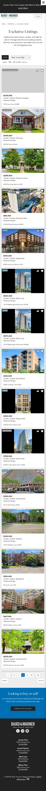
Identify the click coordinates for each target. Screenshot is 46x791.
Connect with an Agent (23, 708)
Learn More (23, 8)
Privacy (25, 777)
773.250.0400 (23, 769)
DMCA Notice (21, 779)
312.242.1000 (23, 744)
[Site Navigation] (43, 2)
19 (38, 675)
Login (38, 16)
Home (3, 24)
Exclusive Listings (23, 24)
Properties (11, 24)
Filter (5, 57)
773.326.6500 (23, 753)
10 (31, 675)
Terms (33, 777)
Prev (5, 62)
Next (23, 62)
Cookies (38, 777)
